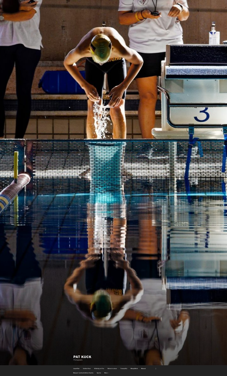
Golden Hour (87, 368)
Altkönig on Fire (99, 368)
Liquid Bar (76, 368)
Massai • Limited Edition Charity (83, 373)
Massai (143, 368)
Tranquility (123, 368)
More (106, 373)
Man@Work (134, 368)
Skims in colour (112, 368)
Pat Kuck (82, 357)
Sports (99, 373)
